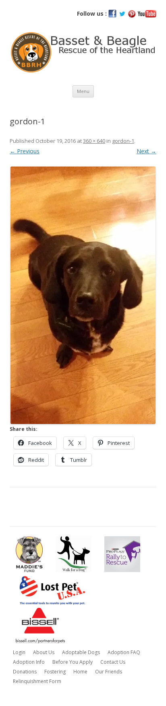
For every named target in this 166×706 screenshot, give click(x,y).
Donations (25, 671)
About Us (43, 652)
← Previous (24, 151)
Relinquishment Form (37, 681)
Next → (146, 151)
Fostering (55, 671)
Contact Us (112, 662)
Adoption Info (29, 662)
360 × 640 (94, 140)
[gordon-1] (83, 295)
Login (19, 652)
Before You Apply (72, 662)
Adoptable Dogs (81, 652)
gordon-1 (123, 140)
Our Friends (108, 671)
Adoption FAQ (124, 652)
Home (80, 671)
